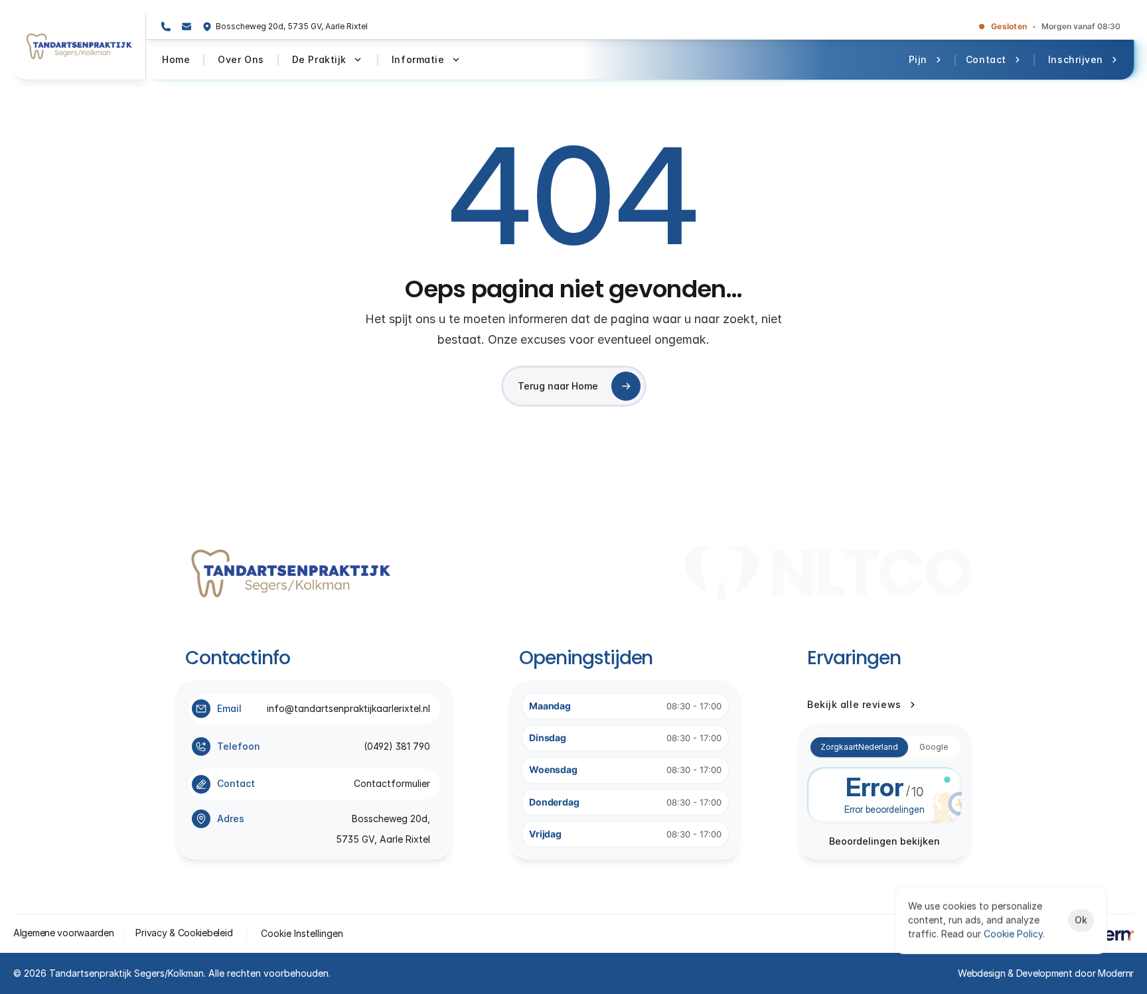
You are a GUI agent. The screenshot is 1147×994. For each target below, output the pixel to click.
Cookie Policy (1013, 934)
